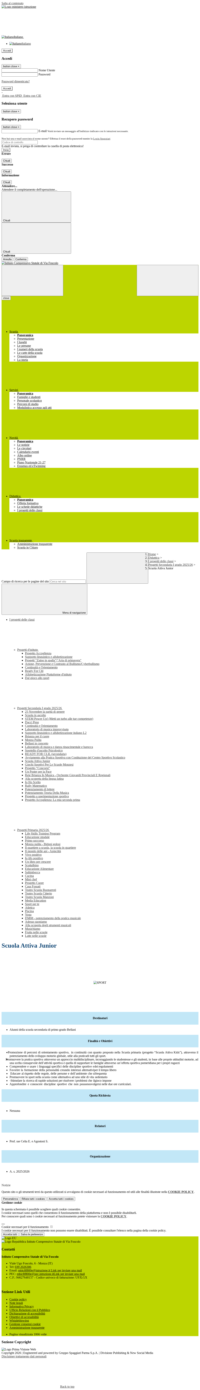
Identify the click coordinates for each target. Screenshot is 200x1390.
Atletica (30, 907)
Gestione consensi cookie (25, 1324)
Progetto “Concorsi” (37, 768)
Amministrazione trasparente (27, 1327)
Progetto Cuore (34, 883)
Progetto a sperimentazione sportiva (47, 796)
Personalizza (10, 1198)
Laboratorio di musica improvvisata (47, 729)
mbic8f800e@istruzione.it (50, 1270)
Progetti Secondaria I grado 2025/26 (170, 564)
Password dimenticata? (16, 81)
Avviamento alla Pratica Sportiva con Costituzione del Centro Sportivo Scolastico (75, 757)
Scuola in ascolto (35, 715)
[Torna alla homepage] (100, 263)
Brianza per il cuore (37, 736)
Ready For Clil (34, 671)
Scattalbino (32, 865)
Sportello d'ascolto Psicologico (44, 750)
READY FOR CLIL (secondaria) (45, 754)
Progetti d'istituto (28, 649)
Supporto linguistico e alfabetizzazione (48, 656)
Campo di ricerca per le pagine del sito (25, 581)
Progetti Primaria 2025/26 (33, 830)
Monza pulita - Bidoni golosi (42, 844)
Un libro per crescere (38, 861)
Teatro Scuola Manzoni (39, 897)
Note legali (16, 1303)
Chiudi (6, 160)
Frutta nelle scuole (36, 932)
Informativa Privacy (21, 1306)
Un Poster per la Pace (38, 771)
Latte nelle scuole (35, 935)
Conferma (20, 259)
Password (44, 74)
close (6, 298)
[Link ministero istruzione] (19, 6)
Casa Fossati (32, 886)
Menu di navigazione (74, 612)
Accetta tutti (61, 1198)
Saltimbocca (32, 872)
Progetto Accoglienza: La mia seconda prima (52, 799)
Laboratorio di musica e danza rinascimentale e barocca (59, 747)
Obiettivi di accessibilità (24, 1317)
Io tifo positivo (34, 858)
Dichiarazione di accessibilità (27, 1313)
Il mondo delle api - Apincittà (43, 851)
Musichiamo (32, 928)
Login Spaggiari (101, 138)
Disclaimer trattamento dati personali (24, 1356)
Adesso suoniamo (36, 921)
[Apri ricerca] (167, 280)
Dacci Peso (32, 722)
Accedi (7, 50)
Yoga (28, 914)
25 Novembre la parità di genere (45, 711)
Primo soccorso (34, 840)
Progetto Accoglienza (38, 653)
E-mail (42, 131)
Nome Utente (46, 70)
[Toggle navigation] (32, 280)
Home (152, 554)
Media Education (35, 900)
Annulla (7, 259)
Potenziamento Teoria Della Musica (47, 792)
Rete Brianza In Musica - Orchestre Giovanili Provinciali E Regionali (67, 775)
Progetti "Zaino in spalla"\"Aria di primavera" (53, 660)
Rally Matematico (36, 785)
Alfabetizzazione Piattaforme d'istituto (48, 674)
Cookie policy (18, 1299)
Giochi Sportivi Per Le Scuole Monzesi (49, 764)
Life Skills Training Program (42, 833)
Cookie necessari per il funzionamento (25, 1227)
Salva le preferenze (32, 1234)
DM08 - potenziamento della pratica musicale (53, 918)
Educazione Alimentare (39, 868)
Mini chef (31, 879)
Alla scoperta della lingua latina (44, 778)
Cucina (29, 875)
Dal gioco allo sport (37, 678)
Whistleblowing (19, 1320)
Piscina (29, 911)
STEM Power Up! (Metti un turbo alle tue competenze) (59, 718)
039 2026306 (23, 1267)
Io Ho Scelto (33, 782)
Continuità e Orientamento (41, 667)
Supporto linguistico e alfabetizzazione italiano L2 (56, 732)
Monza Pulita (33, 740)
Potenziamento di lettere (39, 789)
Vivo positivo (33, 854)
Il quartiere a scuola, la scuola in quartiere (50, 847)
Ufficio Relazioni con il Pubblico (29, 1310)
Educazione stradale (37, 837)
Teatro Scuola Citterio (38, 893)
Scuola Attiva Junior (37, 761)
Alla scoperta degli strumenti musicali (48, 925)
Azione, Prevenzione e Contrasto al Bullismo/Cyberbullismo (62, 664)
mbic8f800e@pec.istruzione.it (51, 1274)
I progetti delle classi (160, 561)
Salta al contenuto (12, 3)
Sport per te (32, 904)
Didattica (153, 557)
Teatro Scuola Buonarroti (40, 890)
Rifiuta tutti (33, 1198)
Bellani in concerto (36, 743)
